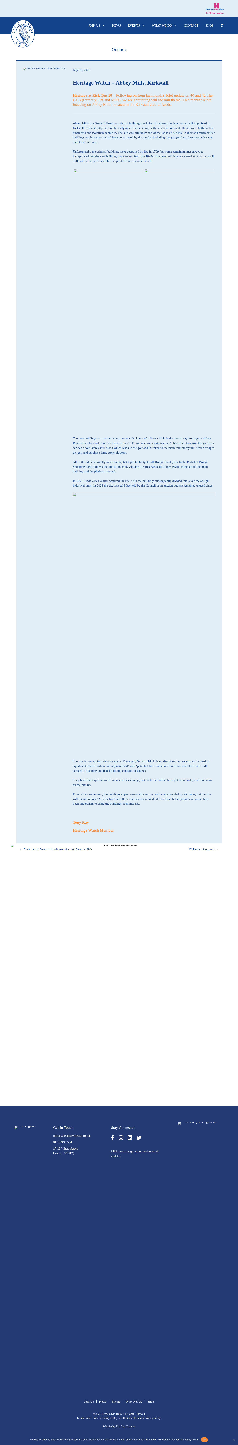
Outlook (119, 49)
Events (134, 25)
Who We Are (134, 1401)
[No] (233, 1440)
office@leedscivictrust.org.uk (72, 1135)
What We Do (162, 25)
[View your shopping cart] (222, 25)
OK (204, 1439)
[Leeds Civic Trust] (23, 33)
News (116, 25)
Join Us (94, 25)
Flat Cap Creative (125, 1426)
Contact (191, 25)
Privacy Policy (152, 1418)
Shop (209, 25)
